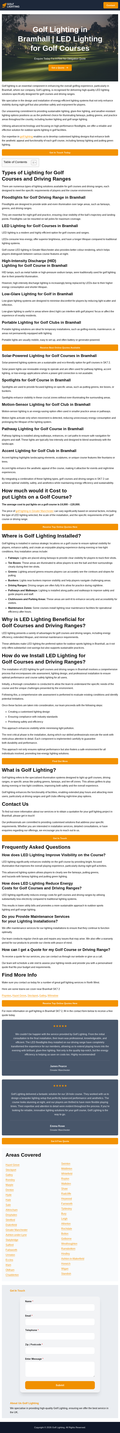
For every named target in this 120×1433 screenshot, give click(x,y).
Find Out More (60, 761)
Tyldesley (66, 1208)
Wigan (64, 1268)
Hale (8, 1200)
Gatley (42, 995)
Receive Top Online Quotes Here (60, 527)
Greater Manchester (17, 1230)
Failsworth (11, 1250)
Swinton (65, 1163)
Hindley (65, 1253)
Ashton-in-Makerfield (72, 1258)
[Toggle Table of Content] (32, 162)
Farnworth (66, 1203)
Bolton (64, 1233)
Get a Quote (58, 67)
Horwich (65, 1263)
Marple (9, 1185)
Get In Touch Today (60, 152)
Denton (10, 1190)
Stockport (33, 995)
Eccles (9, 1260)
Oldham (10, 1270)
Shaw (64, 1188)
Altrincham (12, 1210)
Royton (65, 1178)
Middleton (66, 1168)
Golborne (66, 1238)
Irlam (8, 1265)
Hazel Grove (19, 995)
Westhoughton (69, 1243)
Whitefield (66, 1173)
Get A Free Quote (60, 1141)
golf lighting (26, 136)
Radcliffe (66, 1193)
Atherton (66, 1223)
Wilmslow (53, 995)
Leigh (64, 1218)
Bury (63, 1213)
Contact (111, 5)
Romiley (10, 1180)
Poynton (6, 995)
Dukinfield (11, 1225)
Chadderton (12, 1275)
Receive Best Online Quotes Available (60, 347)
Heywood (66, 1198)
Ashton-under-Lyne (16, 1235)
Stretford (10, 1220)
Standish (66, 1273)
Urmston (10, 1255)
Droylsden (11, 1215)
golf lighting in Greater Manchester (35, 511)
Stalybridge (12, 1240)
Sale (8, 1205)
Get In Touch (60, 838)
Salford (10, 1245)
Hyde (9, 1195)
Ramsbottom (68, 1248)
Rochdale (66, 1228)
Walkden (66, 1183)
